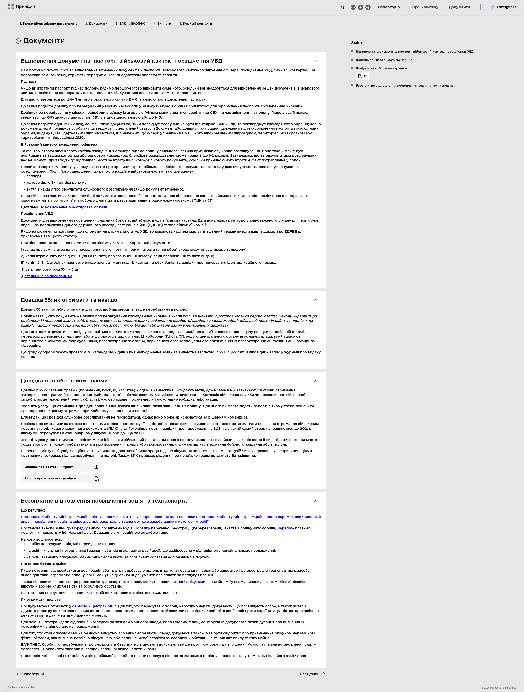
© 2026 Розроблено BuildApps (499, 687)
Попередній (33, 674)
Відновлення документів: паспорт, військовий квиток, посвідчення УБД (415, 51)
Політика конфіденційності (23, 687)
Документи (459, 7)
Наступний (310, 674)
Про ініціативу (425, 7)
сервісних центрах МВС (94, 606)
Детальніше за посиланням (46, 276)
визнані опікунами (188, 582)
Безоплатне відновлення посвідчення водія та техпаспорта (404, 85)
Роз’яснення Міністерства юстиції (76, 207)
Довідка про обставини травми (381, 68)
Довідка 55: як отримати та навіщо (384, 60)
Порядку (80, 528)
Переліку (285, 528)
